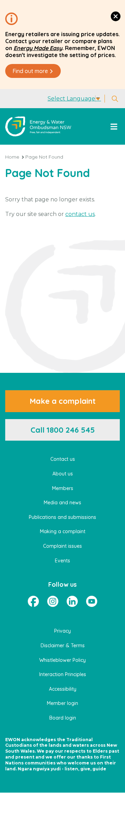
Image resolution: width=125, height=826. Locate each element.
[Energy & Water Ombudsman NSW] (38, 126)
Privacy (62, 631)
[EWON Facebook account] (33, 601)
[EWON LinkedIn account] (72, 601)
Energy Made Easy (38, 48)
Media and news (62, 502)
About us (62, 474)
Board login (62, 718)
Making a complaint (62, 531)
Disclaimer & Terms (63, 645)
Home (12, 157)
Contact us (62, 459)
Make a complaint (62, 401)
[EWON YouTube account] (91, 601)
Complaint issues (62, 546)
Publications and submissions (62, 517)
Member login (62, 703)
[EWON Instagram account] (52, 601)
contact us (80, 214)
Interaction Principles (62, 674)
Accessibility (62, 689)
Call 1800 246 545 (63, 430)
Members (62, 488)
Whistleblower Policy (62, 660)
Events (62, 561)
